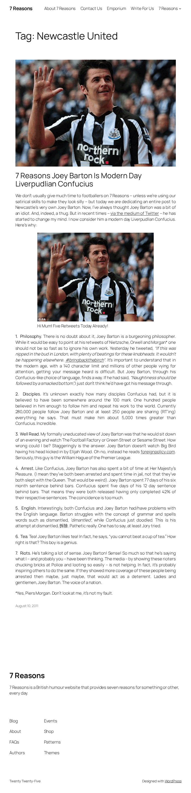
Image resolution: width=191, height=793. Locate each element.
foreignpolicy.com (158, 451)
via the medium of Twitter (134, 213)
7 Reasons (21, 8)
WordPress (173, 781)
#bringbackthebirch (84, 360)
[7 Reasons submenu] (180, 8)
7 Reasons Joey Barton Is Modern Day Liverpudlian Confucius (78, 179)
